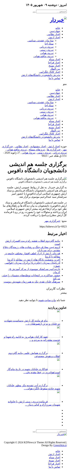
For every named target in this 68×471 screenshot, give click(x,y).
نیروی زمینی (46, 50)
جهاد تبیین (55, 31)
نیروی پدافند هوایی (43, 56)
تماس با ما (54, 78)
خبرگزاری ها (54, 149)
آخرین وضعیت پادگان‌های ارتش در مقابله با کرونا (33, 259)
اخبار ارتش (54, 37)
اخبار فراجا (54, 62)
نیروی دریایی (46, 46)
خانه (57, 28)
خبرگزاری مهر (52, 220)
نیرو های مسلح (37, 149)
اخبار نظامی (53, 34)
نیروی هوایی (46, 53)
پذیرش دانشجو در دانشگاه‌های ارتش (40, 75)
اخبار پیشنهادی (38, 146)
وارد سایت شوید (47, 300)
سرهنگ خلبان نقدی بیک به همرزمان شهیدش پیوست (32, 281)
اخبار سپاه (54, 59)
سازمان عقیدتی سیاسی (40, 40)
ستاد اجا (49, 43)
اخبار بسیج (54, 65)
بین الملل (55, 68)
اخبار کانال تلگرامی (49, 72)
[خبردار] (58, 20)
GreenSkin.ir (60, 445)
